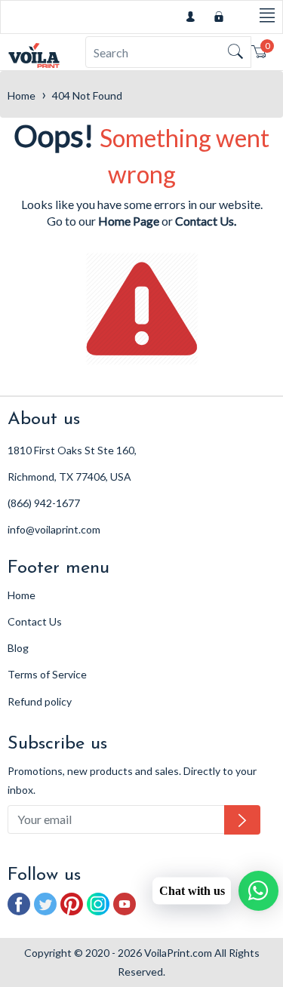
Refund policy (40, 701)
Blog (18, 647)
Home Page (128, 221)
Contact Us (35, 621)
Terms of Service (47, 674)
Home (21, 95)
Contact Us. (205, 221)
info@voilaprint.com (54, 529)
